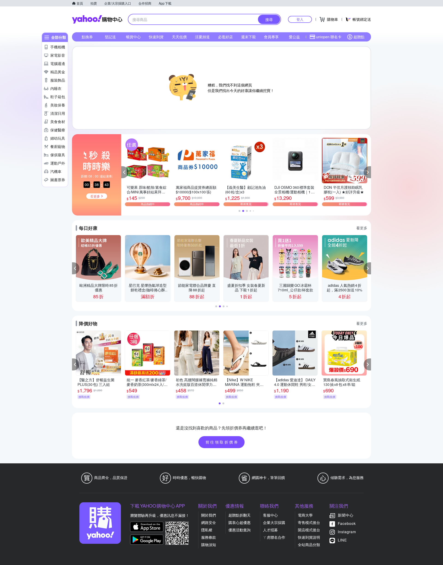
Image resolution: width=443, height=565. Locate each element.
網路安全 (208, 522)
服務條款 (208, 537)
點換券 (87, 36)
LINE (342, 540)
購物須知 (208, 544)
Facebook (347, 523)
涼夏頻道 (202, 36)
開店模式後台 (309, 529)
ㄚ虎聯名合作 (274, 537)
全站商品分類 (309, 544)
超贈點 (359, 36)
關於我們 (208, 515)
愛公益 (294, 36)
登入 (299, 19)
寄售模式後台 (309, 522)
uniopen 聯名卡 (328, 36)
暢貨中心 (133, 36)
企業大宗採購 (274, 522)
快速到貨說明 (309, 537)
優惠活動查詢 (239, 529)
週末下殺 (248, 36)
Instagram (347, 531)
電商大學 (305, 515)
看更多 (361, 228)
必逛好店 (225, 36)
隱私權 (206, 529)
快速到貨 (156, 36)
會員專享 (271, 36)
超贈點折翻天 (239, 515)
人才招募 (270, 529)
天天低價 (179, 36)
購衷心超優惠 (239, 522)
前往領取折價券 (222, 442)
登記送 (110, 36)
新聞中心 (345, 515)
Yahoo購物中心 (97, 19)
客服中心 (270, 515)
